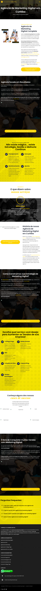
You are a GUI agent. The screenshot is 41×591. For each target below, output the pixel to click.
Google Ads (35, 52)
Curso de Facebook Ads (6, 562)
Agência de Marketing (5, 544)
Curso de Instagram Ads (6, 559)
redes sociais (5, 279)
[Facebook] (1, 589)
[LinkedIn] (2, 589)
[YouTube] (6, 589)
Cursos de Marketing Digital (6, 555)
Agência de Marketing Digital (18, 529)
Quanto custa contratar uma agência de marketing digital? (19, 513)
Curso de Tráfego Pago (5, 564)
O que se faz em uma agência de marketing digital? (17, 510)
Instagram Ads (24, 54)
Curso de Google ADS (5, 557)
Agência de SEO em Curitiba (6, 549)
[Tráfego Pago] (2, 341)
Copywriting (18, 295)
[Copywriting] (18, 363)
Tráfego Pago (9, 341)
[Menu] (39, 2)
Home (14, 14)
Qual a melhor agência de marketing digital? (15, 517)
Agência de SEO (4, 542)
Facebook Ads (31, 54)
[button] (20, 506)
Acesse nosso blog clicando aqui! (11, 579)
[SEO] (2, 353)
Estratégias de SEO (25, 57)
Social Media (36, 54)
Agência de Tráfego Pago (6, 547)
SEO (6, 353)
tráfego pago (16, 98)
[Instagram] (4, 589)
